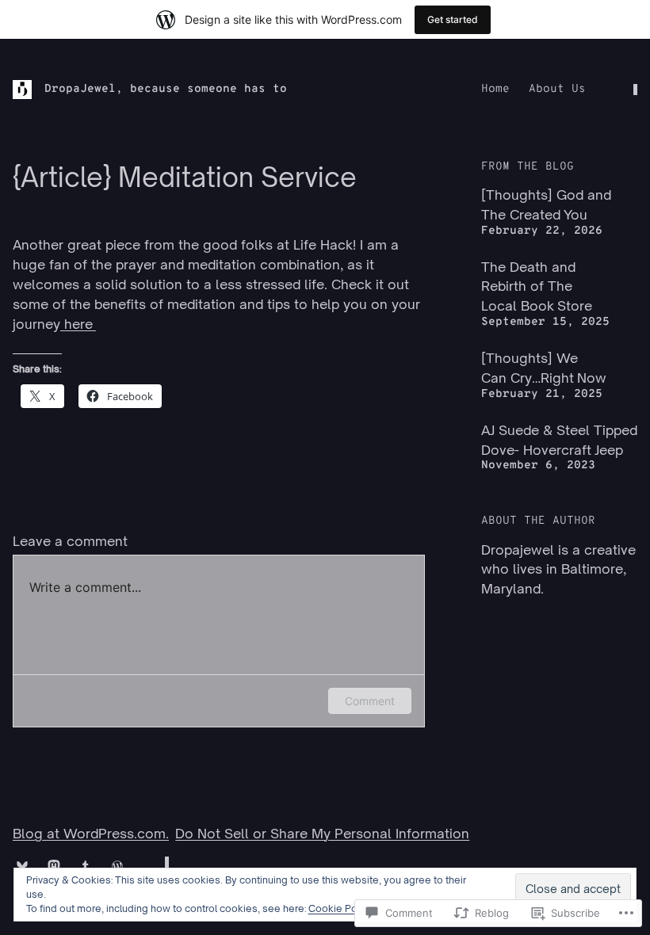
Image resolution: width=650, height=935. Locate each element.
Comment (370, 701)
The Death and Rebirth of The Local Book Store (536, 286)
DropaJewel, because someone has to (165, 89)
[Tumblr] (85, 866)
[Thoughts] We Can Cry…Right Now (543, 367)
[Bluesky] (22, 866)
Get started (452, 19)
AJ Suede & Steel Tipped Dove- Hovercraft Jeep (559, 440)
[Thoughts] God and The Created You (546, 204)
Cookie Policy (340, 908)
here (78, 323)
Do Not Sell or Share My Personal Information (322, 833)
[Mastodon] (53, 866)
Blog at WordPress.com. (91, 833)
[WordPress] (117, 866)
